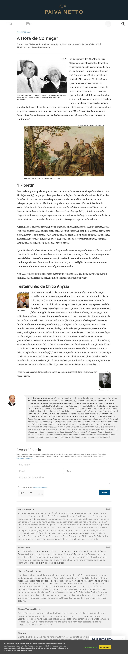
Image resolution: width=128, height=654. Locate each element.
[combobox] (88, 471)
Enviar (104, 492)
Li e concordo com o (34, 487)
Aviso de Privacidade (40, 487)
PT (7, 23)
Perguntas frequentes (24, 458)
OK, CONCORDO (105, 647)
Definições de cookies (90, 647)
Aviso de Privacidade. (24, 650)
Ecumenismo (24, 32)
